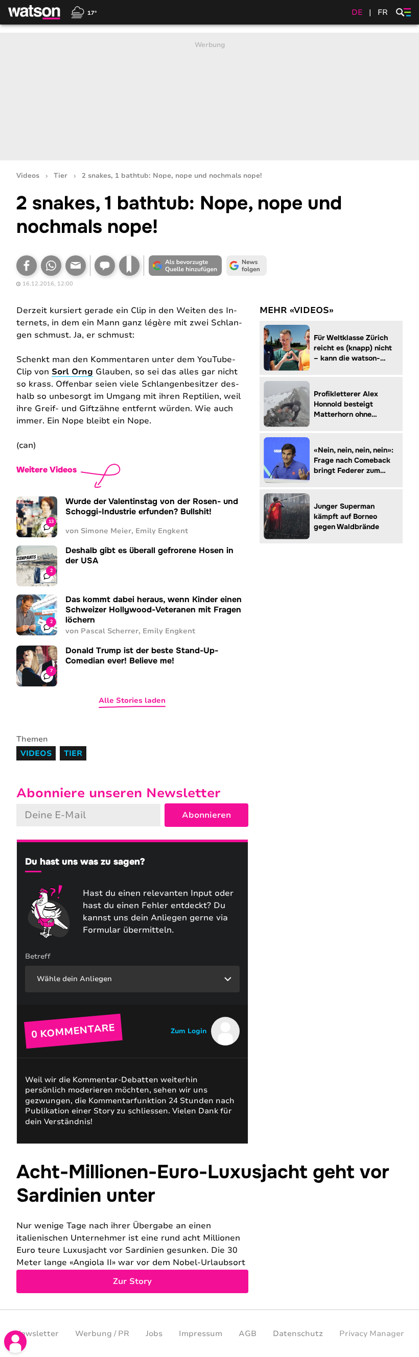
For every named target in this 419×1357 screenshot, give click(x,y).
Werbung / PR (102, 1333)
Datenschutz (298, 1333)
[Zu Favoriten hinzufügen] (129, 265)
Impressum (200, 1333)
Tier (60, 176)
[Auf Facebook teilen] (26, 265)
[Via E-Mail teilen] (75, 265)
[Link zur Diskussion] (105, 265)
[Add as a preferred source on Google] (185, 265)
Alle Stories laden (132, 700)
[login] (15, 1341)
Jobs (154, 1333)
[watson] (34, 12)
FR (383, 12)
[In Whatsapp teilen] (51, 265)
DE (357, 12)
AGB (248, 1333)
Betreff (38, 956)
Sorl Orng (72, 371)
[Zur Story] (209, 1227)
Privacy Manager (371, 1333)
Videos (27, 176)
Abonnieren (206, 815)
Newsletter (37, 1333)
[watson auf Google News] (246, 265)
